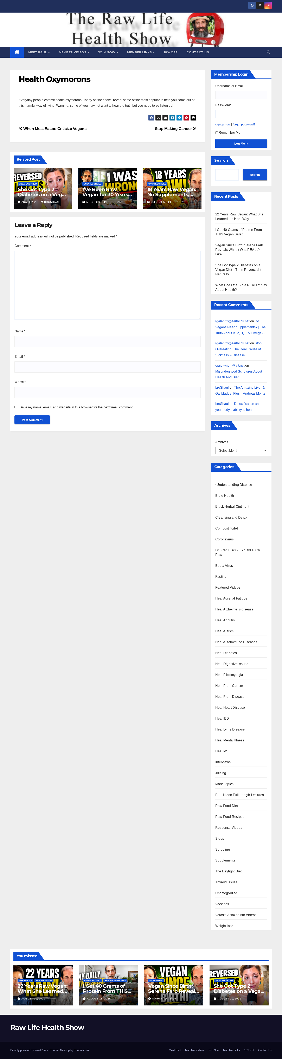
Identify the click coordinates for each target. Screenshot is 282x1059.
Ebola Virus (224, 565)
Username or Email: (229, 86)
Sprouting (222, 849)
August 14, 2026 (164, 998)
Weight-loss (224, 926)
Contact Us (197, 52)
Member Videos (73, 52)
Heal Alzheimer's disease (234, 609)
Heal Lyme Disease (230, 729)
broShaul (52, 202)
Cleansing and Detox (231, 517)
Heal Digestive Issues (231, 664)
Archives (221, 442)
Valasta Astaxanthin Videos (235, 915)
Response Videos (228, 827)
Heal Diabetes (226, 653)
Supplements (225, 860)
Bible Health (224, 495)
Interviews (223, 762)
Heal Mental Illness (229, 740)
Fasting (220, 576)
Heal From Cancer (229, 685)
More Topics (224, 784)
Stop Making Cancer (174, 128)
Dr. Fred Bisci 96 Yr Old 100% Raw (237, 552)
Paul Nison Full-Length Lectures (239, 795)
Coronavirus (224, 539)
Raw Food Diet (226, 806)
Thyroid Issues (226, 882)
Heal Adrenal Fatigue (231, 598)
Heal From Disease (229, 696)
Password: (223, 105)
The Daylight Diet (228, 871)
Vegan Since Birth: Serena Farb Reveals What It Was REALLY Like (239, 249)
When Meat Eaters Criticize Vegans (55, 128)
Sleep (219, 838)
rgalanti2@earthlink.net (232, 321)
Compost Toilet (226, 528)
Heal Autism (224, 631)
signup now (222, 124)
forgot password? (244, 124)
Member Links (140, 52)
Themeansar (81, 1050)
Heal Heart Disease (230, 707)
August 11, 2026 (229, 998)
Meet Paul (38, 52)
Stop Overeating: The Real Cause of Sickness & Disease (238, 349)
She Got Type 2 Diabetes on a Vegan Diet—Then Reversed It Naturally (238, 269)
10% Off (171, 52)
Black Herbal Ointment (232, 506)
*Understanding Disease (233, 484)
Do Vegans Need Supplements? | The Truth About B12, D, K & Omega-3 (240, 327)
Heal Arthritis (225, 620)
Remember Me (229, 132)
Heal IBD (222, 718)
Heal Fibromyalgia (229, 675)
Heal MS (221, 751)
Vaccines (222, 904)
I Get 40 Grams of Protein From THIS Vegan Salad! (105, 991)
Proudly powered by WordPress (29, 1050)
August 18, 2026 (99, 998)
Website (20, 382)
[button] (268, 52)
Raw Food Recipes (229, 816)
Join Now (107, 52)
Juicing (220, 773)
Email (19, 356)
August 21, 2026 (33, 998)
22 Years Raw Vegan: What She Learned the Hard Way (43, 991)
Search (221, 160)
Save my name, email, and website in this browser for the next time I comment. (76, 407)
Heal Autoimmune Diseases (236, 642)
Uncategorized (28, 184)
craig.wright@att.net (229, 365)
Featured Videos (227, 587)
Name (19, 331)
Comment (22, 246)
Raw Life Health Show (47, 1027)
